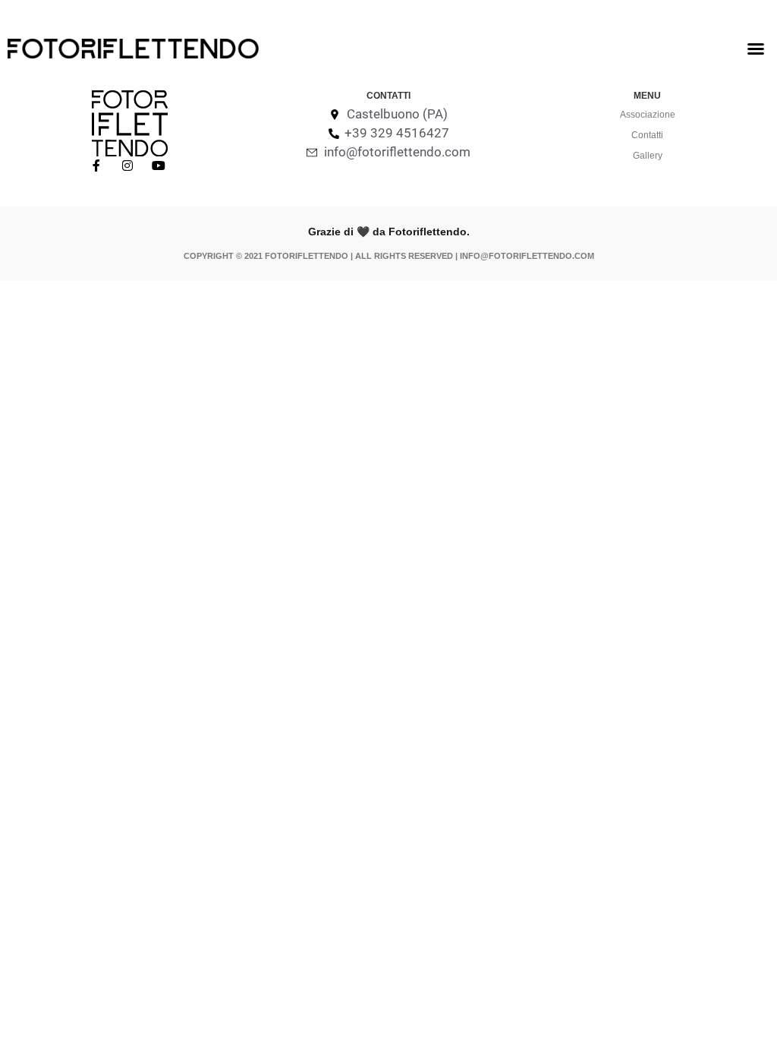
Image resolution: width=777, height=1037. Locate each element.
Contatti (647, 135)
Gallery (647, 155)
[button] (755, 48)
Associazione (647, 114)
